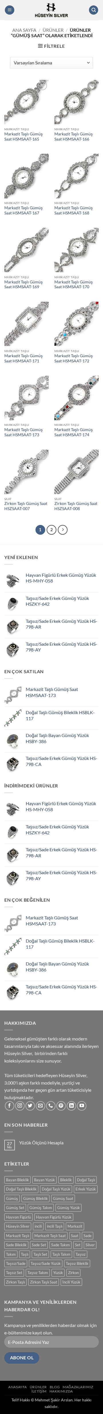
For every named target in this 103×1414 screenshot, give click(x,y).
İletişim (39, 1391)
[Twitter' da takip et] (30, 1106)
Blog (55, 1387)
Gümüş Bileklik (35, 1198)
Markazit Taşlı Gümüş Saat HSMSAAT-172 (73, 358)
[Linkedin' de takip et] (71, 1106)
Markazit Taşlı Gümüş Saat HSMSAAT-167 (23, 210)
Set (77, 1245)
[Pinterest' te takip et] (61, 1106)
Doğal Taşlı (86, 1180)
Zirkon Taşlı (15, 1282)
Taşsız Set (14, 1272)
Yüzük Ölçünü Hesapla (41, 1142)
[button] (9, 10)
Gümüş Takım (40, 1207)
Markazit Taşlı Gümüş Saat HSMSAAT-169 (23, 284)
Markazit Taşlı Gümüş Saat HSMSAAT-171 (23, 358)
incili (38, 1226)
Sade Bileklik (16, 1245)
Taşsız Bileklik (77, 1263)
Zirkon (73, 1272)
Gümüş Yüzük (68, 1207)
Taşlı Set (40, 1254)
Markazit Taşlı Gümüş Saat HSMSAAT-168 (73, 210)
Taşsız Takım (37, 1272)
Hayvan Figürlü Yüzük (54, 1217)
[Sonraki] (63, 530)
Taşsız (81, 1254)
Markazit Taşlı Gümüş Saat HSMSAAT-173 (23, 432)
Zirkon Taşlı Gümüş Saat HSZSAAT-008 (75, 506)
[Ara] (93, 10)
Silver (90, 1245)
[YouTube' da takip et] (81, 1106)
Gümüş (12, 1198)
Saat (74, 1235)
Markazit (75, 1226)
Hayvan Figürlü (18, 1217)
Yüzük (58, 1272)
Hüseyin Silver (17, 1226)
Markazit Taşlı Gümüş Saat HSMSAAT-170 (73, 284)
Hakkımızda (61, 1391)
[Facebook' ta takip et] (9, 1106)
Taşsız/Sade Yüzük (46, 1263)
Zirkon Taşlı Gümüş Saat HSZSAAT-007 (25, 506)
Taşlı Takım (61, 1254)
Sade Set (39, 1245)
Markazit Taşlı (17, 1235)
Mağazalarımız (78, 1387)
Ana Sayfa (24, 30)
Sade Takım (60, 1245)
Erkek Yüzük (86, 1189)
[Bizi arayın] (51, 1106)
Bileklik (66, 1180)
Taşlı (24, 1254)
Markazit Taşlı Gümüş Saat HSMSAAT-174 (73, 432)
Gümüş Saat (63, 1198)
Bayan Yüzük (44, 1180)
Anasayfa (17, 1387)
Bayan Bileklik (17, 1180)
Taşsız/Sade (15, 1263)
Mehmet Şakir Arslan (54, 1399)
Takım (11, 1254)
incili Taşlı (54, 1226)
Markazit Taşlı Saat (50, 1235)
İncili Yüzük (71, 1282)
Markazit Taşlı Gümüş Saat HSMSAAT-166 (73, 136)
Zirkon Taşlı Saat (43, 1282)
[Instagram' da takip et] (20, 1106)
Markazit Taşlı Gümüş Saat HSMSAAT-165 (23, 136)
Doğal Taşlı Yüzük (56, 1189)
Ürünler (53, 30)
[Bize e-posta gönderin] (40, 1106)
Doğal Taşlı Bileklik (21, 1189)
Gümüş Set (15, 1207)
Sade (88, 1235)
